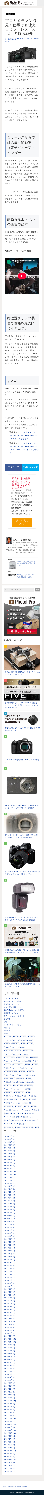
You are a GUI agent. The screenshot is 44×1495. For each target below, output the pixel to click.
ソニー (8, 1089)
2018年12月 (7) (9, 1389)
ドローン (30, 1043)
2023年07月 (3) (9, 1230)
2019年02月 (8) (9, 1383)
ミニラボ (20, 1061)
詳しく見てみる (22, 522)
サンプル (29, 1124)
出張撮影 (28, 1061)
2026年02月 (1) (9, 1148)
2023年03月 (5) (9, 1242)
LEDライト (9, 1117)
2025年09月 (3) (9, 1163)
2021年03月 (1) (9, 1310)
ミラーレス (8, 41)
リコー (14, 1075)
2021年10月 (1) (9, 1289)
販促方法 (7, 1019)
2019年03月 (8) (9, 1380)
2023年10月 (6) (9, 1221)
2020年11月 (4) (9, 1321)
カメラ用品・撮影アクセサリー (15, 1007)
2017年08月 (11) (10, 1436)
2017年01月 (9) (9, 1456)
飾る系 (16, 1036)
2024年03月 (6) (9, 1207)
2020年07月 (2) (9, 1333)
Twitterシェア (30, 467)
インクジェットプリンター (13, 1050)
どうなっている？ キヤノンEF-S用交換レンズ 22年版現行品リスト (22, 729)
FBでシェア (13, 467)
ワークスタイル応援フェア (13, 1099)
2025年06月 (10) (10, 1171)
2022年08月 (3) (9, 1262)
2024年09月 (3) (9, 1195)
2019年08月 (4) (9, 1365)
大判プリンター (28, 1050)
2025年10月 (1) (9, 1160)
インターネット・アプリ (12, 1025)
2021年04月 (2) (9, 1307)
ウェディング (9, 1127)
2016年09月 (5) (9, 1468)
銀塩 (22, 1082)
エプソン (8, 1054)
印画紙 (28, 1064)
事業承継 (21, 1124)
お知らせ (7, 1028)
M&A (14, 1124)
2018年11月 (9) (9, 1392)
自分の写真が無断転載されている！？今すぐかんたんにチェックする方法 (22, 673)
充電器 (34, 1106)
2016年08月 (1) (9, 1471)
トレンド (29, 1068)
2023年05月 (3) (9, 1236)
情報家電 (36, 1110)
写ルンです (21, 1078)
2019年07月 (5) (9, 1368)
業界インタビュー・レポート (14, 1016)
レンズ (16, 1054)
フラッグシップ (31, 1113)
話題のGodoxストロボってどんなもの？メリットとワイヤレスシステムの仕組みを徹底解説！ (22, 919)
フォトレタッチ (10, 1057)
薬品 (7, 1068)
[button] (40, 3)
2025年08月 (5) (9, 1165)
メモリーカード (10, 1078)
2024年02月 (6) (9, 1210)
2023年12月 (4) (9, 1216)
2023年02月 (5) (9, 1245)
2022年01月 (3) (9, 1283)
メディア (14, 1068)
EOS (22, 1047)
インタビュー (25, 1054)
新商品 (6, 1034)
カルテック (9, 1092)
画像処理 (7, 1031)
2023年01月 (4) (9, 1248)
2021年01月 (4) (9, 1315)
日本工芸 (28, 1103)
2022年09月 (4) (9, 1260)
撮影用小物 (28, 1089)
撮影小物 (31, 1071)
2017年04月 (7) (9, 1448)
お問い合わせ (24, 1486)
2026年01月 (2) (9, 1151)
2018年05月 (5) (9, 1410)
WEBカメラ (27, 1110)
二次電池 (8, 1110)
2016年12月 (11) (10, 1459)
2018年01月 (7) (9, 1421)
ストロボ (8, 1036)
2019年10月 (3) (9, 1360)
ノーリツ (8, 1085)
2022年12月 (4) (9, 1251)
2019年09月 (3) (9, 1362)
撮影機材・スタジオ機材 (12, 1001)
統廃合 (26, 1096)
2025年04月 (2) (9, 1177)
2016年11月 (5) (9, 1462)
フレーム (33, 1099)
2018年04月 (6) (9, 1412)
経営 (5, 1022)
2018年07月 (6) (9, 1404)
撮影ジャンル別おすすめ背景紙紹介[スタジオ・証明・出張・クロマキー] (22, 985)
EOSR (21, 1113)
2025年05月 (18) (10, 1174)
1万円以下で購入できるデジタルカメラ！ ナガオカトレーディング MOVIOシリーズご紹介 (22, 807)
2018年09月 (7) (9, 1398)
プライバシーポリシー (11, 1486)
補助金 (17, 1117)
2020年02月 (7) (9, 1348)
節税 (7, 1047)
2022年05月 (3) (9, 1271)
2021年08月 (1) (9, 1295)
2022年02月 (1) (9, 1280)
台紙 (37, 1127)
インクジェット (17, 1089)
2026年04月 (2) (9, 1142)
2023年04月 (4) (9, 1239)
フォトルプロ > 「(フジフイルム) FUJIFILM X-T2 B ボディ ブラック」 (23, 435)
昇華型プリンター (23, 1057)
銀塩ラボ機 (30, 1082)
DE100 (21, 1085)
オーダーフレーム (18, 1103)
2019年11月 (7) (9, 1357)
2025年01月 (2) (9, 1183)
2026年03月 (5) (9, 1145)
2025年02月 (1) (9, 1180)
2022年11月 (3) (9, 1254)
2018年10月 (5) (9, 1395)
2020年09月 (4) (9, 1327)
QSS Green (29, 1085)
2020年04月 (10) (10, 1342)
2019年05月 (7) (9, 1374)
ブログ (8, 1120)
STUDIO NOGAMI (18, 1120)
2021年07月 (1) (9, 1298)
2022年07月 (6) (9, 1265)
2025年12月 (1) (9, 1154)
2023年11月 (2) (9, 1218)
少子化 (19, 1096)
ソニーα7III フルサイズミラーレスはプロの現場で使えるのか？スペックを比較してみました (22, 873)
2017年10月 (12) (10, 1430)
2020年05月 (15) (10, 1339)
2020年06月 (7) (9, 1336)
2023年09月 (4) (9, 1224)
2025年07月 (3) (9, 1168)
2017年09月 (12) (10, 1433)
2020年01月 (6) (9, 1351)
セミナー (23, 1071)
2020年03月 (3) (9, 1345)
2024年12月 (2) (9, 1186)
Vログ (26, 1099)
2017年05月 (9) (9, 1445)
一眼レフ (8, 1040)
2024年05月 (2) (9, 1201)
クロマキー (15, 1047)
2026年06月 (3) (9, 1139)
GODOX (8, 1064)
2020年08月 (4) (9, 1330)
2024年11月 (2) (9, 1189)
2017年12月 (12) (10, 1424)
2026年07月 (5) (9, 1136)
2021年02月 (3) (9, 1312)
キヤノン (16, 1040)
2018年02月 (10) (10, 1418)
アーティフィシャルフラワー (25, 1127)
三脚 (36, 1061)
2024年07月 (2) (9, 1198)
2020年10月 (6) (9, 1324)
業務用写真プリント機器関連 (14, 1010)
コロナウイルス (20, 1092)
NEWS (8, 1124)
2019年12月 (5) (9, 1354)
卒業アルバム (9, 1096)
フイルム (19, 1106)
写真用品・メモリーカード (13, 1004)
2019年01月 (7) (9, 1386)
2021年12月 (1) (9, 1286)
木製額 (8, 1103)
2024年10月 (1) (9, 1192)
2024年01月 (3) (9, 1213)
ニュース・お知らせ (11, 998)
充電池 (27, 1106)
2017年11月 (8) (9, 1427)
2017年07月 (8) (9, 1439)
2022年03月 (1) (9, 1277)
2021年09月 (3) (9, 1292)
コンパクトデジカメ (32, 1120)
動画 (24, 1040)
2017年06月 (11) (10, 1442)
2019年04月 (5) (9, 1377)
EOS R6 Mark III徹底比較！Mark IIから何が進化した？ (22, 761)
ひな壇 (16, 1082)
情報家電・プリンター (12, 1013)
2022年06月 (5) (9, 1268)
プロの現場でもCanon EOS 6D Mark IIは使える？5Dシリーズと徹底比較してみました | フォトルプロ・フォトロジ (22, 705)
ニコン (30, 1040)
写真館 (22, 1068)
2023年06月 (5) (9, 1233)
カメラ (14, 1113)
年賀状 (8, 1043)
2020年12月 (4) (9, 1318)
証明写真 (32, 1036)
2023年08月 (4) (9, 1227)
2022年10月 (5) (9, 1257)
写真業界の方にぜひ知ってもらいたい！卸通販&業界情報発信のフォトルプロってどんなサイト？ (22, 951)
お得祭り (33, 1096)
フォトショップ (10, 1061)
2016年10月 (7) (9, 1465)
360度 (7, 1113)
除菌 (29, 1092)
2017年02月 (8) (9, 1454)
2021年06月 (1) (9, 1301)
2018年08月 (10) (10, 1401)
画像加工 (8, 1082)
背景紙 (29, 1078)
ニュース (30, 1117)
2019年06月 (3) (9, 1371)
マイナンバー (9, 1106)
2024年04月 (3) (9, 1204)
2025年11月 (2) (9, 1157)
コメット (21, 1075)
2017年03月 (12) (10, 1451)
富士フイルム (31, 1075)
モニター (23, 1036)
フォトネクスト (18, 1064)
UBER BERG (35, 1057)
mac (24, 1043)
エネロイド (17, 1110)
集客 (7, 1075)
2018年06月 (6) (9, 1407)
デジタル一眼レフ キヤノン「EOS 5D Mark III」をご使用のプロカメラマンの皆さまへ (22, 836)
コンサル (35, 1064)
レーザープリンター (11, 1071)
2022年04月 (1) (9, 1274)
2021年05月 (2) (9, 1304)
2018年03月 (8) (9, 1415)
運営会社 (4, 1486)
